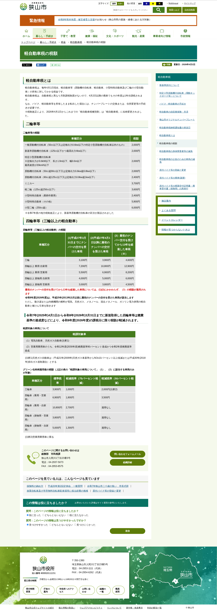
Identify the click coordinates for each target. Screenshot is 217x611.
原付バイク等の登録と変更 (107, 491)
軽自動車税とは (167, 135)
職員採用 (117, 590)
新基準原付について (169, 85)
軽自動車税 (76, 42)
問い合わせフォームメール (127, 454)
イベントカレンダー (172, 220)
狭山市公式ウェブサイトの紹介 (39, 608)
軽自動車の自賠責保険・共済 (173, 111)
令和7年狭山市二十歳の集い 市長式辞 (108, 486)
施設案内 (166, 201)
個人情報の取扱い (67, 608)
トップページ (28, 42)
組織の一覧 (103, 590)
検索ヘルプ (174, 10)
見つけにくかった (86, 525)
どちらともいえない (55, 515)
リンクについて (114, 608)
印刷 (168, 64)
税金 (63, 42)
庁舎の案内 (47, 590)
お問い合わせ (86, 590)
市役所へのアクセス (66, 590)
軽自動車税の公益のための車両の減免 (177, 160)
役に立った (35, 515)
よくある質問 (168, 210)
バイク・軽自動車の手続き (172, 104)
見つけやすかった (38, 525)
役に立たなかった (79, 515)
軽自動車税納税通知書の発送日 (174, 127)
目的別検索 (190, 10)
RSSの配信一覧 (154, 608)
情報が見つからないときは (175, 229)
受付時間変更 (30, 590)
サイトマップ (190, 3)
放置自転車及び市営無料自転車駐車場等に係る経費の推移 (57, 491)
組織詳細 (127, 462)
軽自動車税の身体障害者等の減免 (176, 151)
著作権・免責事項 (134, 608)
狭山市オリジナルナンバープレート (177, 119)
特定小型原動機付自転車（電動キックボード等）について (177, 94)
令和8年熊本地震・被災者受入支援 (76, 19)
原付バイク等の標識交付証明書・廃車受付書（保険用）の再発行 (177, 187)
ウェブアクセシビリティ (91, 608)
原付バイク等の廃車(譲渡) (172, 178)
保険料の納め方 (35, 486)
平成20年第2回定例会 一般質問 (65, 486)
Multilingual (173, 3)
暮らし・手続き (48, 42)
